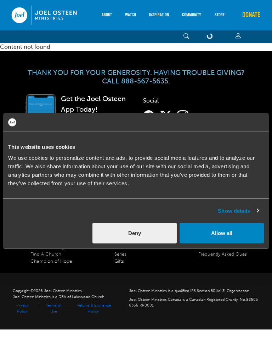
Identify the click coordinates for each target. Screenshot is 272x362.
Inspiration (159, 15)
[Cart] (211, 36)
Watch (130, 15)
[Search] (186, 36)
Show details (234, 211)
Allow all (221, 233)
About (107, 15)
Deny (134, 233)
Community (191, 15)
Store (220, 15)
